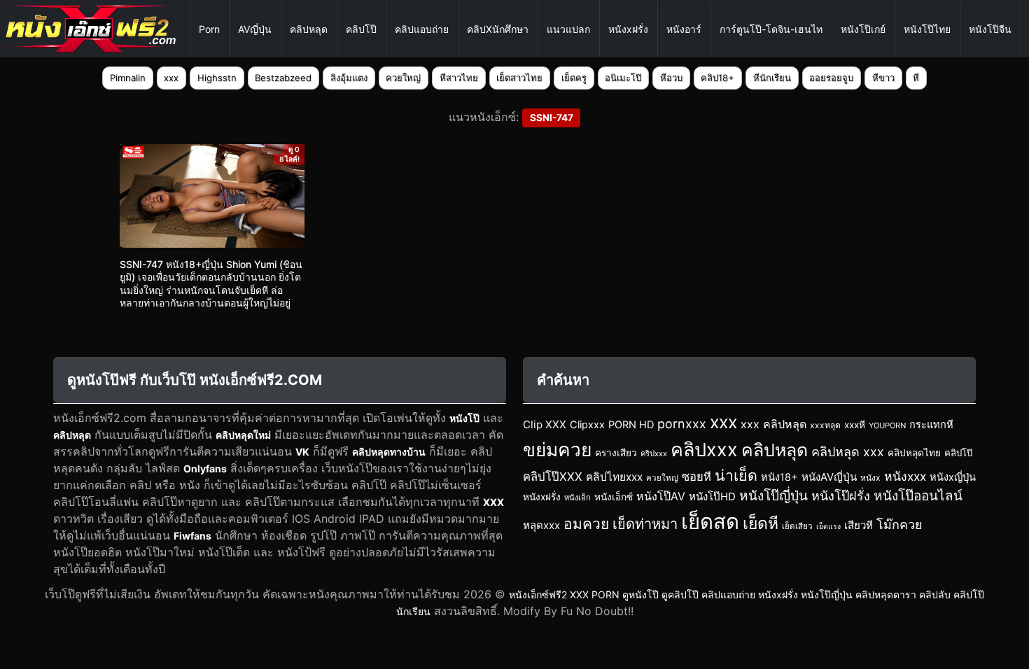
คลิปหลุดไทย (914, 452)
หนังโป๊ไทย (927, 29)
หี (916, 77)
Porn (209, 29)
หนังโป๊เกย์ (863, 29)
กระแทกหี (931, 424)
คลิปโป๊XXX (552, 477)
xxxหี (854, 424)
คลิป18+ (717, 77)
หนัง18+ (779, 477)
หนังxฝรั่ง (628, 29)
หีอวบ (671, 77)
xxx (171, 77)
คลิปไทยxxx (614, 477)
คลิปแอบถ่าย (422, 29)
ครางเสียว (616, 452)
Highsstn (217, 77)
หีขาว (883, 77)
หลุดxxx (541, 525)
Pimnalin (128, 77)
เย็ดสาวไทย (519, 77)
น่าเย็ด (736, 475)
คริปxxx (653, 453)
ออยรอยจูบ (831, 77)
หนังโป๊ (464, 418)
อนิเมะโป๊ (623, 77)
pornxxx (681, 423)
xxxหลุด (825, 425)
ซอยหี (696, 477)
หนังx (870, 477)
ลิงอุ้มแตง (349, 77)
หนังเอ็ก (577, 497)
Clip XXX (544, 424)
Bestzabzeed (283, 77)
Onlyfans (205, 468)
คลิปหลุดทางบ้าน (389, 452)
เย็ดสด (710, 521)
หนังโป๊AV (660, 496)
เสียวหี (858, 525)
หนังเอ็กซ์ (613, 496)
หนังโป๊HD (712, 496)
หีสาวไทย (459, 77)
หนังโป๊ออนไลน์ (918, 496)
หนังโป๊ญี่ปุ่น (773, 496)
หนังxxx (905, 476)
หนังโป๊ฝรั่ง (840, 495)
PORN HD (631, 424)
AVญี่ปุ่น (255, 29)
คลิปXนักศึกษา (497, 29)
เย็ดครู (574, 77)
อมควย (586, 524)
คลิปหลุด (309, 29)
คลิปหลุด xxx (847, 451)
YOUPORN (887, 425)
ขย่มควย (557, 449)
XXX (493, 502)
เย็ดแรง (828, 526)
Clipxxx (587, 424)
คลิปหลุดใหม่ (243, 435)
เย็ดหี (760, 523)
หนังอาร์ (683, 29)
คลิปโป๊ (361, 29)
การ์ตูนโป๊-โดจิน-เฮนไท (771, 29)
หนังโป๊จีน (990, 29)
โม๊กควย (899, 524)
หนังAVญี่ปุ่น (829, 477)
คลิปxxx (704, 449)
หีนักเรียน (772, 77)
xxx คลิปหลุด (773, 424)
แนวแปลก (568, 29)
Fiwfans (192, 536)
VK (302, 452)
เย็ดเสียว (797, 526)
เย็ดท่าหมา (645, 524)
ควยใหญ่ (403, 77)
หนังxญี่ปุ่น (953, 477)
